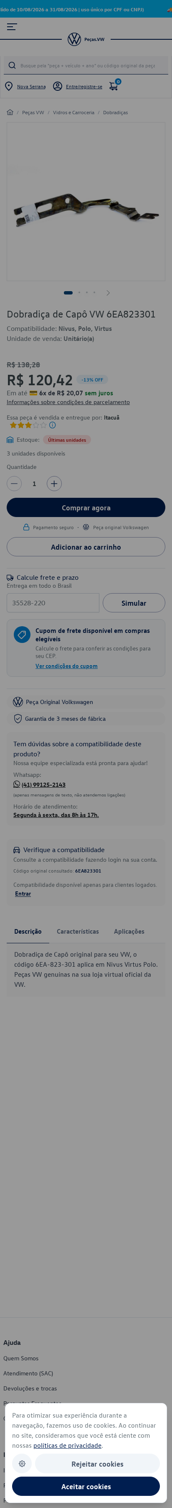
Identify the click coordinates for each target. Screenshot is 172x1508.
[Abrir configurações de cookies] (22, 1463)
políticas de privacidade (67, 1445)
